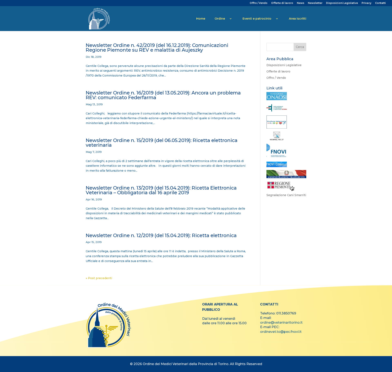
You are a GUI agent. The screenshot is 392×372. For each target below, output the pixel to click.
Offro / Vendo (258, 3)
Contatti (380, 3)
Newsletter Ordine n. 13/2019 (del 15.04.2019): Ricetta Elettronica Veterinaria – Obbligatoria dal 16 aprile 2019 (161, 190)
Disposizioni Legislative (342, 3)
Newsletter (315, 3)
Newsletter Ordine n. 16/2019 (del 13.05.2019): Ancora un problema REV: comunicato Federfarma (163, 95)
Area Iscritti (297, 18)
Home (200, 18)
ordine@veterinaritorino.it (281, 322)
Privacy (366, 3)
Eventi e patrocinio (257, 18)
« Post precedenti (99, 278)
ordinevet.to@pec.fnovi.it (281, 332)
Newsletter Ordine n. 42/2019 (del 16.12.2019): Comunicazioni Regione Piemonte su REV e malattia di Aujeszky (157, 47)
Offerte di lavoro (282, 3)
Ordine (220, 18)
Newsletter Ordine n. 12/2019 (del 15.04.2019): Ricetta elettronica (161, 235)
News (300, 3)
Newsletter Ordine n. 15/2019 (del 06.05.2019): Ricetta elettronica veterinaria (161, 142)
